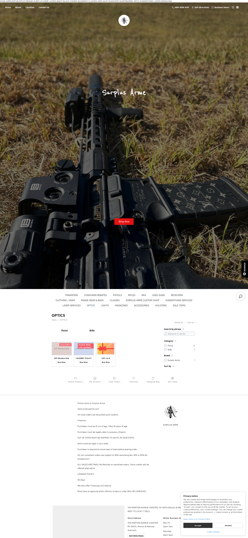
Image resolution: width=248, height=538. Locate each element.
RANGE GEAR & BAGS (92, 300)
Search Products (75, 381)
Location (30, 7)
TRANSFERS (71, 295)
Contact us (44, 7)
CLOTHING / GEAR (65, 300)
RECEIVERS (177, 295)
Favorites (133, 381)
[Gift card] (106, 348)
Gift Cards (172, 381)
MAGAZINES (121, 305)
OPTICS (91, 305)
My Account (94, 381)
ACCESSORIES (141, 305)
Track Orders (114, 381)
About (18, 7)
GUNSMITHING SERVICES (178, 300)
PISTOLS (117, 295)
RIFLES (131, 295)
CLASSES (115, 300)
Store (8, 7)
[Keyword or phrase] (166, 334)
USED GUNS (158, 295)
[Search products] (240, 296)
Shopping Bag (153, 381)
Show (245, 269)
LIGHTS (105, 305)
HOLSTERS (161, 305)
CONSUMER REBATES (95, 295)
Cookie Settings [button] (213, 532)
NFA (144, 295)
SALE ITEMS (179, 305)
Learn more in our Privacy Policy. (197, 519)
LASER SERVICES (72, 305)
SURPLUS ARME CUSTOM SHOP (142, 300)
